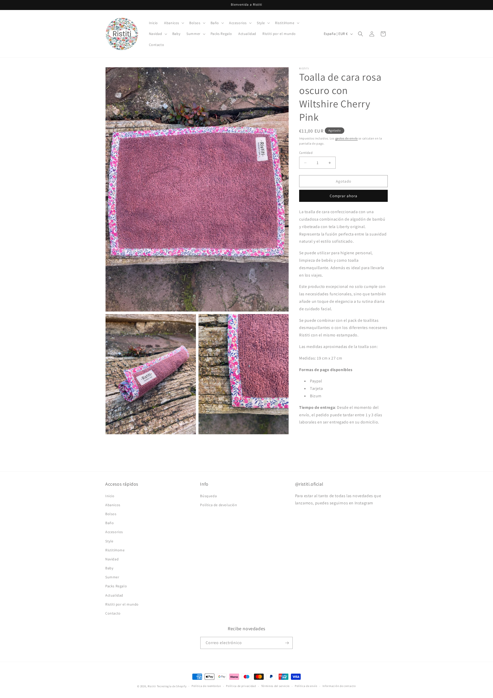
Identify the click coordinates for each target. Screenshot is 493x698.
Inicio (110, 496)
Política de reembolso (206, 686)
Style (109, 541)
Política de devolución (218, 505)
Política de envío (306, 686)
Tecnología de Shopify (172, 686)
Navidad (112, 559)
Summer (112, 577)
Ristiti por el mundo (122, 604)
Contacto (113, 613)
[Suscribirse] (286, 643)
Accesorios (114, 532)
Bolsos (111, 514)
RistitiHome (115, 550)
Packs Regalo (116, 586)
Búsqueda (208, 496)
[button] (173, 22)
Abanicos (112, 505)
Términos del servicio (275, 686)
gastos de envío (346, 138)
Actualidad (114, 595)
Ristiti (152, 686)
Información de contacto (339, 686)
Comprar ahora (343, 195)
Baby (109, 568)
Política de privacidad (241, 686)
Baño (109, 523)
